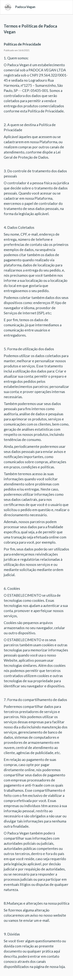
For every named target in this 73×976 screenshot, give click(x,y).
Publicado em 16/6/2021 (17, 50)
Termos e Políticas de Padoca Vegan (30, 28)
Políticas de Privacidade (22, 44)
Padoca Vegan (25, 7)
